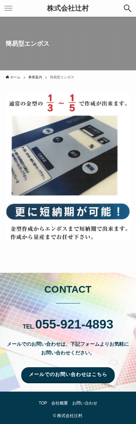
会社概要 (59, 403)
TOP (43, 403)
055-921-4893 (74, 324)
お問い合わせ (84, 403)
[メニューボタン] (8, 8)
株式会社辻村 (68, 8)
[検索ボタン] (127, 8)
